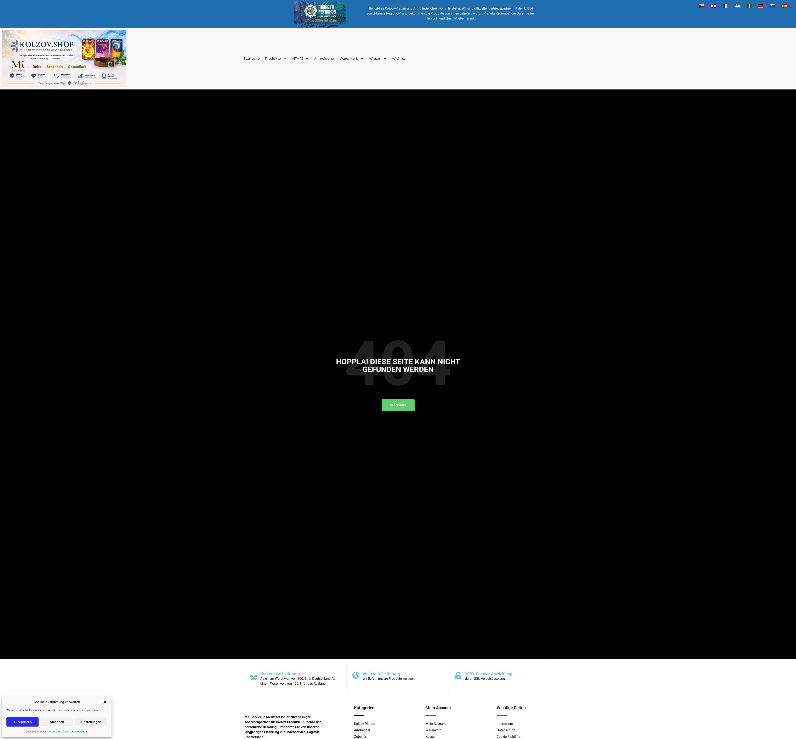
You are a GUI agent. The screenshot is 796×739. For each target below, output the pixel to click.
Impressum (54, 731)
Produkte (273, 59)
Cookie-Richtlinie (35, 731)
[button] (105, 702)
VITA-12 (297, 59)
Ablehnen (57, 722)
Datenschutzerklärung (75, 731)
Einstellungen (91, 722)
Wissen (375, 59)
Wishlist (398, 59)
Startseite (252, 59)
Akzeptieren (22, 722)
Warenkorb (349, 59)
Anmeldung (324, 59)
